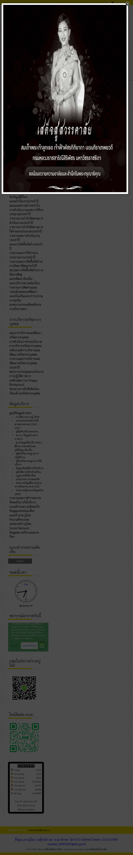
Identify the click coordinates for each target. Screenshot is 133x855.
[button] (127, 4)
